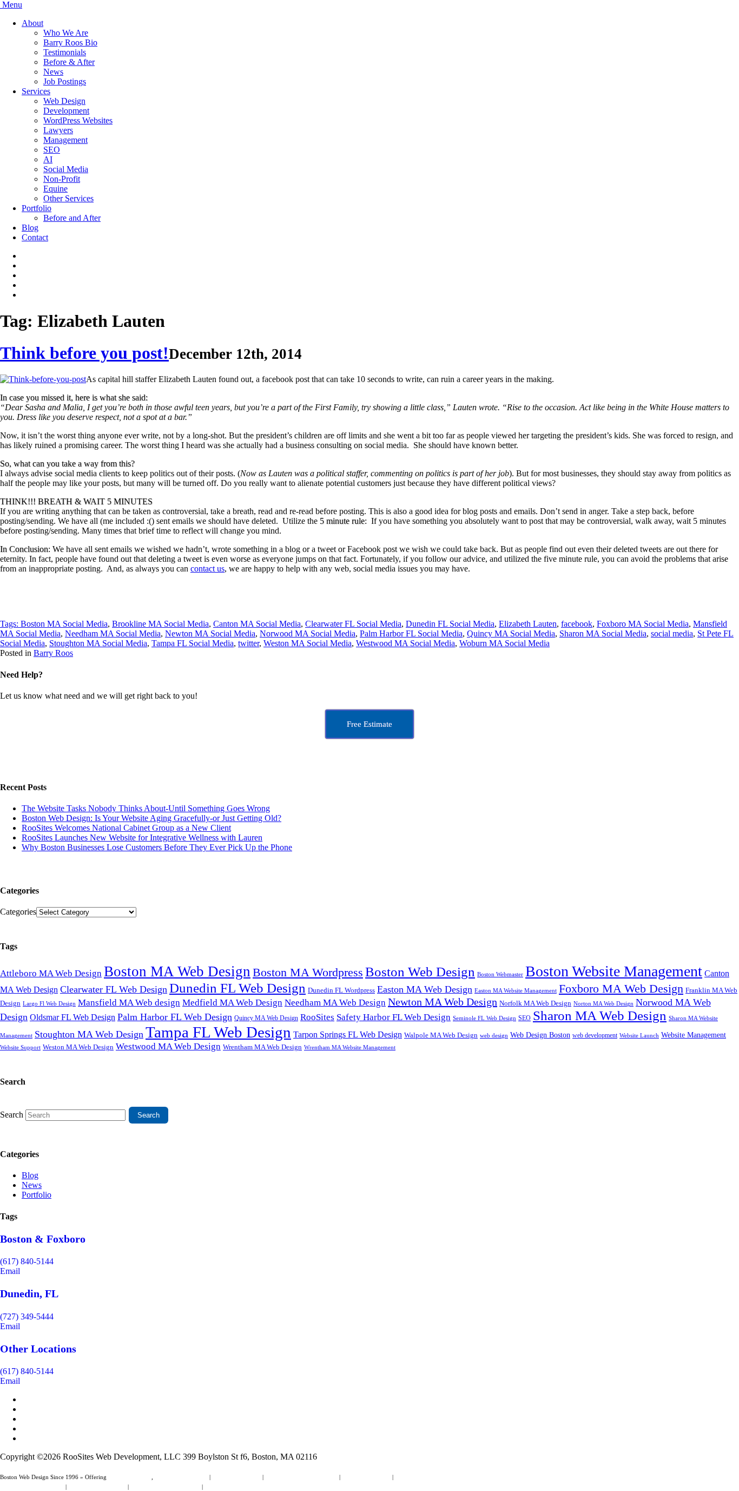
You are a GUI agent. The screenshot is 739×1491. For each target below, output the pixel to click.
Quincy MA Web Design (266, 1018)
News (53, 71)
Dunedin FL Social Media (450, 623)
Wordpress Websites (366, 1477)
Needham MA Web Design (335, 1002)
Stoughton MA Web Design (89, 1034)
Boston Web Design (420, 971)
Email (10, 1271)
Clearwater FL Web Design (113, 989)
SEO (51, 149)
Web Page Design (129, 1477)
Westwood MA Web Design (168, 1046)
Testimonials (64, 52)
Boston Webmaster (500, 974)
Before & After (69, 62)
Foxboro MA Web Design (621, 988)
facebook (576, 623)
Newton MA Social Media (210, 633)
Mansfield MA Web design (129, 1002)
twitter (248, 643)
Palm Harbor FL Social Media (411, 633)
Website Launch (639, 1036)
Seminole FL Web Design (484, 1018)
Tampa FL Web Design (218, 1032)
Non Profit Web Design (97, 1486)
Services (36, 91)
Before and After (72, 217)
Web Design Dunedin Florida (301, 1477)
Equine (55, 188)
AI (47, 159)
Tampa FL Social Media (192, 643)
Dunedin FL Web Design (237, 987)
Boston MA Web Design (177, 971)
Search (11, 1114)
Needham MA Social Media (113, 633)
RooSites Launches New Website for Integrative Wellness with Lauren (142, 837)
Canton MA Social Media (257, 623)
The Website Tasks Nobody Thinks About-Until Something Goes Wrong (146, 808)
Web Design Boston (540, 1035)
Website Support (20, 1047)
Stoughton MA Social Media (98, 643)
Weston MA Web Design (78, 1047)
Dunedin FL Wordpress (341, 990)
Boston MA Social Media (64, 623)
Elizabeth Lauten (528, 623)
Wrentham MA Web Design (262, 1047)
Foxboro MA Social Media (643, 623)
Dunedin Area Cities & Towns (241, 1486)
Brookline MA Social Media (160, 623)
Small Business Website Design (433, 1477)
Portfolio (36, 208)
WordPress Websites (78, 120)
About (32, 23)
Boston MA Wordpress (308, 972)
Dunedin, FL (29, 1293)
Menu (12, 4)
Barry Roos (53, 653)
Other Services (68, 198)
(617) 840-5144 (27, 1261)
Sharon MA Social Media (602, 633)
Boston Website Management (613, 971)
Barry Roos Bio (70, 42)
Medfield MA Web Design (232, 1002)
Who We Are (65, 32)
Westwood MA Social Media (405, 643)
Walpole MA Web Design (441, 1035)
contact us (207, 568)
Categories (18, 911)
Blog (30, 227)
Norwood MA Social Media (307, 633)
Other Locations (38, 1349)
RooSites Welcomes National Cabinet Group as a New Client (126, 827)
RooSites (317, 1017)
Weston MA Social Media (307, 643)
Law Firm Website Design (32, 1486)
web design (494, 1035)
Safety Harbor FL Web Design (393, 1017)
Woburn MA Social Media (504, 643)
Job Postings (64, 81)
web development (594, 1035)
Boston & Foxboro (42, 1239)
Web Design (64, 101)
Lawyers (58, 130)
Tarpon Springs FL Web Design (347, 1035)
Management (65, 139)
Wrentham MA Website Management (349, 1047)
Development (66, 110)
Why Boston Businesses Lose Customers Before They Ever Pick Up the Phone (157, 847)
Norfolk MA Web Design (535, 1003)
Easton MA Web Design (424, 989)
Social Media (65, 169)
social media (672, 633)
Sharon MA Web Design (600, 1015)
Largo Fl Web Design (49, 1003)
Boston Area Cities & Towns (165, 1486)
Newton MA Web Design (442, 1002)
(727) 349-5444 (27, 1316)
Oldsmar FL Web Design (72, 1017)
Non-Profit (61, 178)
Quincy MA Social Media (511, 633)
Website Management (693, 1034)
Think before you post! (84, 353)
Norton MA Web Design (603, 1004)
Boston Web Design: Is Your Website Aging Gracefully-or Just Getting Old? (151, 818)
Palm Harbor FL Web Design (174, 1016)
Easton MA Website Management (515, 991)
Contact (35, 237)
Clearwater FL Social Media (353, 623)
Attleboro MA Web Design (51, 973)
